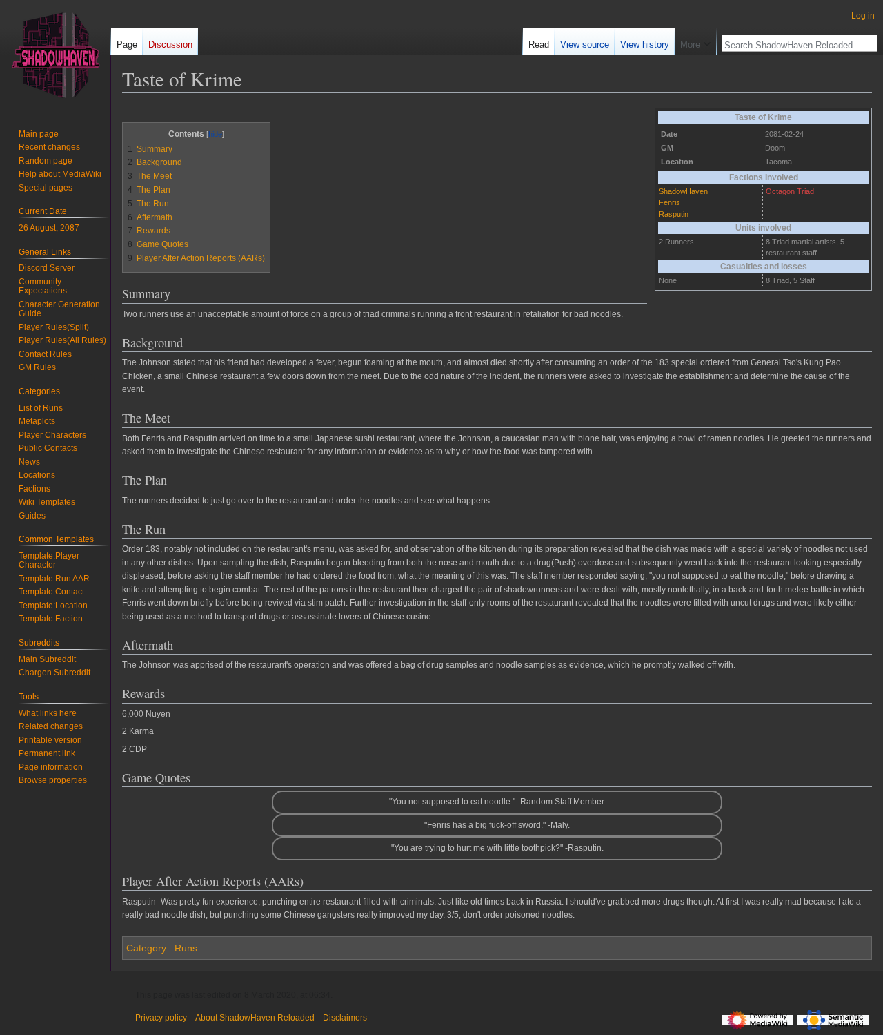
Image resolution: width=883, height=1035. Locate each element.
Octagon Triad (790, 191)
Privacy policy (161, 1018)
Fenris (669, 202)
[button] (695, 41)
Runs (186, 948)
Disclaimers (345, 1018)
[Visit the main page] (55, 55)
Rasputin (673, 214)
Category (146, 948)
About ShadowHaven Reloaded (255, 1018)
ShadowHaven (683, 191)
